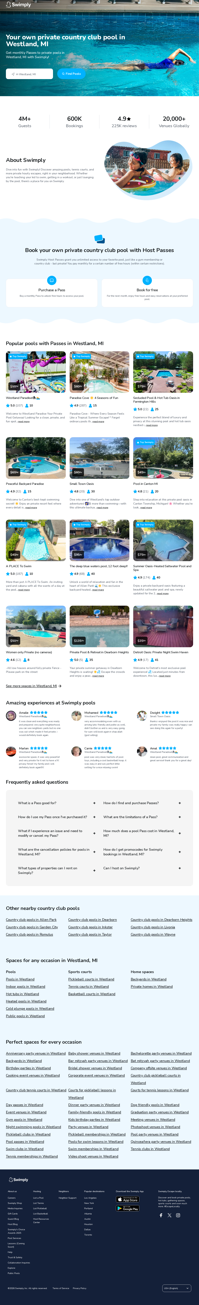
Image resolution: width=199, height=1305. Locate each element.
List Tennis (38, 1203)
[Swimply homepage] (99, 5)
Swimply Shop (15, 1203)
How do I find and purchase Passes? (131, 803)
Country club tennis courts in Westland (36, 1090)
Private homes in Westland (152, 986)
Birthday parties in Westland (28, 1068)
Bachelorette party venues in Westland (161, 1053)
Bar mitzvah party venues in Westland (98, 1061)
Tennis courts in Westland (88, 986)
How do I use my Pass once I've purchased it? (52, 817)
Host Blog (13, 1224)
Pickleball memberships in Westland (97, 1134)
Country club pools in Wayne (153, 934)
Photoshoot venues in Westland (155, 1127)
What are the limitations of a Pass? (130, 817)
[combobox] (29, 74)
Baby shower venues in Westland (94, 1053)
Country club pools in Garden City (32, 927)
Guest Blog (13, 1219)
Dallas (87, 1229)
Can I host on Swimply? (121, 868)
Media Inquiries (15, 1208)
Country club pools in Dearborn (92, 919)
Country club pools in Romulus (29, 934)
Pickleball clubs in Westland (28, 1134)
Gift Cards (13, 1213)
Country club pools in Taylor (90, 934)
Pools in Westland (20, 979)
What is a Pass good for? (37, 803)
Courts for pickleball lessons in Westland (92, 1094)
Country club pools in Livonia (153, 927)
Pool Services (14, 1238)
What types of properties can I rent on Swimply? (47, 870)
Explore (11, 1268)
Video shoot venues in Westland (93, 1156)
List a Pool (38, 1197)
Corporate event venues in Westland (96, 1075)
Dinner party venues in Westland (94, 1105)
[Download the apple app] (127, 1199)
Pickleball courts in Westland (91, 979)
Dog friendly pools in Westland (155, 1105)
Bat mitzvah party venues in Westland (160, 1061)
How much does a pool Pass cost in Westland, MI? (138, 833)
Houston (88, 1224)
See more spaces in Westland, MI (31, 686)
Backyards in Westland (149, 979)
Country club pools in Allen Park (31, 919)
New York (89, 1203)
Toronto (88, 1234)
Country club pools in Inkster (90, 927)
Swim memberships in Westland (93, 1149)
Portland (88, 1208)
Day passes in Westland (24, 1105)
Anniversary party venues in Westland (36, 1053)
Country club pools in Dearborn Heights (161, 919)
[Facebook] (161, 1215)
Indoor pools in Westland (25, 986)
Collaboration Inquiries (19, 1262)
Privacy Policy (79, 1288)
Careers (12, 1197)
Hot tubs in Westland (22, 994)
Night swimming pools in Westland (33, 1127)
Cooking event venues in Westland (33, 1075)
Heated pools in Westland (26, 1001)
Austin (87, 1219)
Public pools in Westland (25, 1016)
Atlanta (88, 1213)
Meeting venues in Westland (153, 1119)
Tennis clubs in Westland (150, 1149)
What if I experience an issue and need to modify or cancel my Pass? (50, 833)
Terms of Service (61, 1288)
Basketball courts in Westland (91, 994)
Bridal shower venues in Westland (95, 1068)
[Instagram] (178, 1215)
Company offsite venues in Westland (159, 1068)
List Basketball (40, 1213)
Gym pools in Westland (24, 1119)
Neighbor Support (67, 1197)
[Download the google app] (127, 1208)
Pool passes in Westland (25, 1141)
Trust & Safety (15, 1257)
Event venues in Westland (26, 1112)
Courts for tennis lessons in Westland (160, 1090)
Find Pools (73, 74)
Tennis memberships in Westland (32, 1156)
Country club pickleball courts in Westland (156, 1079)
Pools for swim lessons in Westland (95, 1141)
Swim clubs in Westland (24, 1149)
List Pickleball (40, 1208)
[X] (169, 1215)
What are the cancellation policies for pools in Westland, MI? (54, 852)
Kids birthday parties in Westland (94, 1119)
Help (10, 1252)
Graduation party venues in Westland (160, 1112)
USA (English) (171, 1288)
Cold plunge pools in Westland (30, 1008)
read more (24, 421)
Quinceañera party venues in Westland (161, 1141)
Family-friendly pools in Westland (94, 1112)
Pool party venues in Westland (155, 1134)
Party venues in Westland (88, 1127)
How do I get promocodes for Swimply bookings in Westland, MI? (132, 852)
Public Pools (14, 1273)
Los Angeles (90, 1197)
